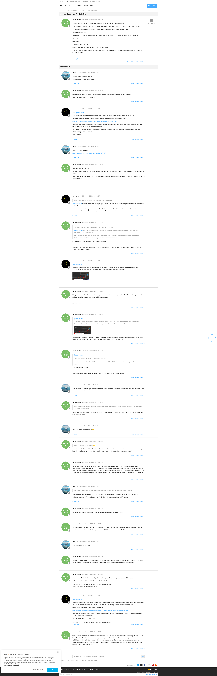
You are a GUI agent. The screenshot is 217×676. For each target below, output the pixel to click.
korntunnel (76, 109)
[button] (142, 61)
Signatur (76, 83)
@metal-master (80, 113)
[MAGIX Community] (64, 1)
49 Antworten (151, 23)
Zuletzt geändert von (80, 58)
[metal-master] (65, 23)
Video (67, 10)
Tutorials (72, 6)
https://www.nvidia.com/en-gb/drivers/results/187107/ (89, 153)
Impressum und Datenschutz (11, 665)
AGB (97, 669)
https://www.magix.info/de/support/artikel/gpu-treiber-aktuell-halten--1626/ (95, 121)
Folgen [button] (127, 61)
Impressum (75, 669)
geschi (74, 72)
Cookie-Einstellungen (38, 669)
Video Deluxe (74, 10)
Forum (63, 6)
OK (52, 669)
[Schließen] (58, 652)
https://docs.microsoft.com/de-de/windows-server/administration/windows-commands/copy (100, 611)
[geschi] (65, 75)
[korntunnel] (65, 112)
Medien (81, 6)
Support (90, 6)
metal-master (77, 20)
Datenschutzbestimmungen (86, 669)
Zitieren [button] (137, 61)
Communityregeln (65, 669)
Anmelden (151, 6)
